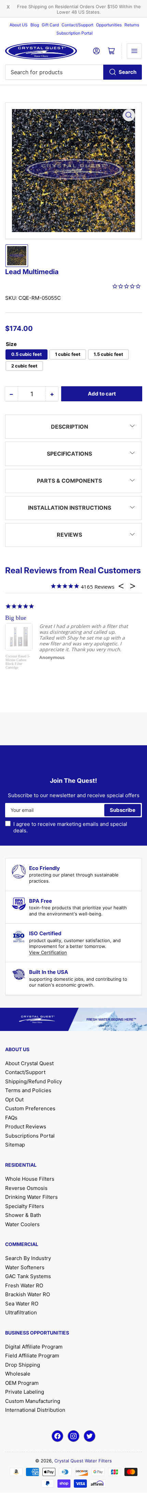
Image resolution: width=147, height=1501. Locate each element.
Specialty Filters (24, 1206)
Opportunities (109, 24)
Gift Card (50, 24)
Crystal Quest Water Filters (83, 1460)
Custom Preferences (30, 1108)
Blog (34, 24)
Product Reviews (25, 1126)
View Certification (48, 952)
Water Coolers (22, 1224)
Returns (131, 24)
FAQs (11, 1117)
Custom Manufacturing (32, 1401)
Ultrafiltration (21, 1312)
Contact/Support (77, 24)
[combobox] (73, 72)
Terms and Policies (28, 1090)
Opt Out (14, 1099)
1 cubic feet (67, 354)
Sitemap (15, 1144)
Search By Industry (28, 1258)
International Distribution (35, 1410)
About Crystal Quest (29, 1063)
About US (19, 24)
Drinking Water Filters (31, 1197)
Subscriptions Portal (30, 1136)
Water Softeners (24, 1267)
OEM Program (22, 1383)
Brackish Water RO (27, 1294)
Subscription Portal (74, 33)
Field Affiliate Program (32, 1355)
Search (127, 72)
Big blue (15, 617)
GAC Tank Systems (28, 1276)
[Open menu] (134, 50)
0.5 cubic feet (26, 354)
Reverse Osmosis (26, 1188)
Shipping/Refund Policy (33, 1081)
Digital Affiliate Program (34, 1346)
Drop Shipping (22, 1365)
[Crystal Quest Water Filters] (41, 50)
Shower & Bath (23, 1215)
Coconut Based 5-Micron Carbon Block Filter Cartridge (17, 661)
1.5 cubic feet (108, 354)
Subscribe (122, 810)
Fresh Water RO (24, 1285)
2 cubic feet (24, 365)
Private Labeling (24, 1392)
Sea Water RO (21, 1303)
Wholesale (17, 1373)
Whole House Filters (29, 1179)
